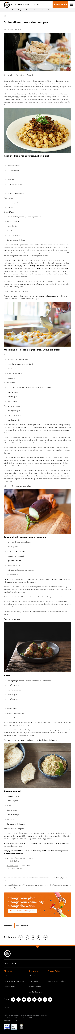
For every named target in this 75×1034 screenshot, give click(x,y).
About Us (8, 971)
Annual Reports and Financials (14, 981)
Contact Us (9, 963)
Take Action (33, 976)
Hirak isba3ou (14, 861)
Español (6, 1007)
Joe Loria (20, 29)
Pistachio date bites (15, 868)
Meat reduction (22, 925)
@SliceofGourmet (12, 866)
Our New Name (9, 987)
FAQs (5, 976)
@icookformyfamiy (13, 858)
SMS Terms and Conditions (57, 981)
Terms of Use (52, 976)
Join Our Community (35, 992)
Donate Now (33, 981)
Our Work (33, 971)
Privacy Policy (54, 971)
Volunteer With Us (35, 987)
